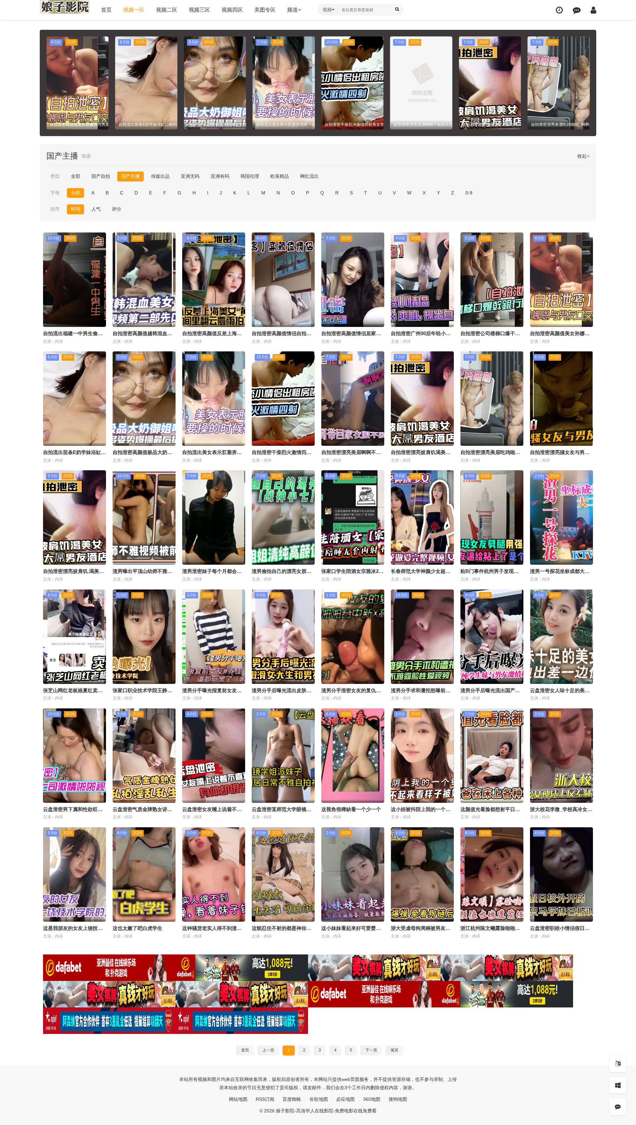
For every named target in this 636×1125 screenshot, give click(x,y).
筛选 (86, 156)
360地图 (371, 1099)
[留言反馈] (577, 10)
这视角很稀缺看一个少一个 (351, 809)
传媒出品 (160, 176)
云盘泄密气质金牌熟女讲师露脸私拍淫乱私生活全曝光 (172, 809)
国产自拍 (100, 176)
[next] (585, 83)
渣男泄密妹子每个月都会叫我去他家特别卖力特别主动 (241, 571)
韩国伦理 (249, 176)
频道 (292, 10)
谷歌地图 (318, 1099)
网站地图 (238, 1099)
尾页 (394, 1050)
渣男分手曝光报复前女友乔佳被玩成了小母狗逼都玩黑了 (244, 690)
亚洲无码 (190, 176)
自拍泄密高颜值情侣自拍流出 (284, 333)
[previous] (50, 83)
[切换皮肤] (618, 1085)
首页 (106, 10)
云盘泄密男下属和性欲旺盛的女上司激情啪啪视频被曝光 (105, 809)
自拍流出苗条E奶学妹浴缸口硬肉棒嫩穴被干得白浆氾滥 (104, 452)
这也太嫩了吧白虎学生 (137, 928)
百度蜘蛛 (292, 1099)
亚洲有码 (220, 176)
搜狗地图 (398, 1099)
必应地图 (345, 1099)
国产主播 (130, 176)
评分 (116, 209)
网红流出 (309, 176)
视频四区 (232, 10)
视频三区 (199, 10)
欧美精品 (279, 176)
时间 (75, 209)
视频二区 (166, 10)
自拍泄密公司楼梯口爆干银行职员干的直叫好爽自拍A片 (521, 333)
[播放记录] (559, 10)
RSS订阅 (265, 1099)
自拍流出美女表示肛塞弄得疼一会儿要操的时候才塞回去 (244, 452)
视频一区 (133, 10)
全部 (75, 176)
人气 (96, 209)
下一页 (371, 1050)
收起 (582, 156)
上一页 (268, 1050)
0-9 (468, 192)
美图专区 (265, 10)
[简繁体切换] (618, 1063)
